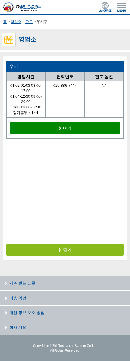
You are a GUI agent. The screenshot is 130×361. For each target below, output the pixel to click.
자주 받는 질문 (22, 283)
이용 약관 (17, 298)
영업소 (16, 22)
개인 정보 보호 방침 (26, 312)
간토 (29, 22)
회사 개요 (17, 327)
